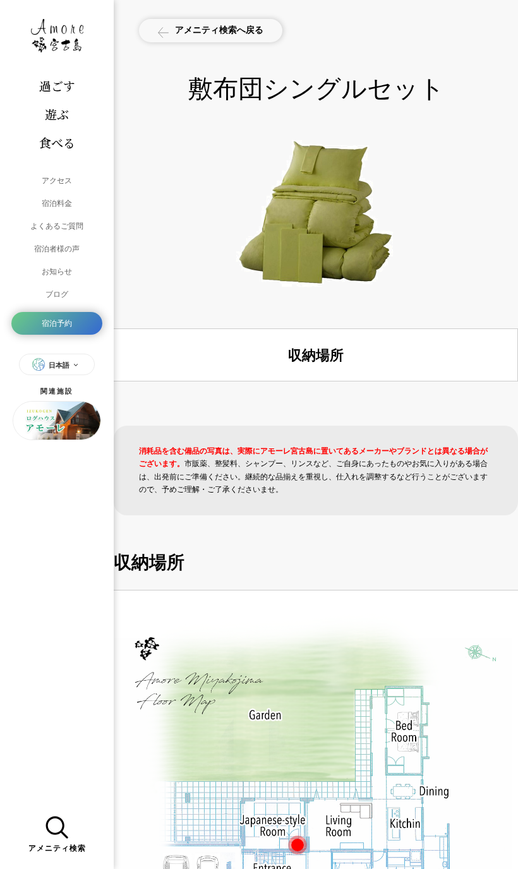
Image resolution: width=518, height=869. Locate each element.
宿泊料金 (57, 203)
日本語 (59, 365)
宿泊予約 (57, 323)
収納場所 (316, 355)
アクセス (57, 180)
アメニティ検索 (57, 848)
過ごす (57, 85)
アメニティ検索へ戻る (219, 29)
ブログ (56, 294)
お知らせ (57, 271)
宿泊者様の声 (57, 248)
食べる (57, 142)
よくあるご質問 (56, 226)
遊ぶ (57, 114)
